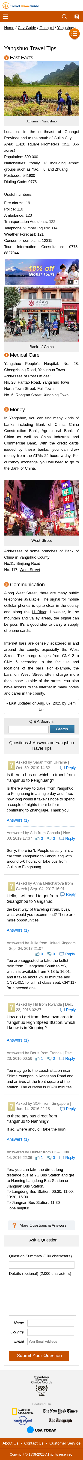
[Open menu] (5, 16)
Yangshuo (65, 28)
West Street (30, 570)
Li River (39, 612)
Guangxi (46, 28)
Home (9, 28)
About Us (10, 1443)
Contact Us (34, 1443)
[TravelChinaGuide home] (20, 5)
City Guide (27, 28)
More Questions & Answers (43, 1225)
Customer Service (64, 1443)
